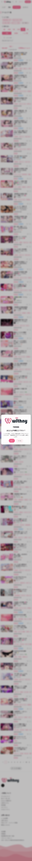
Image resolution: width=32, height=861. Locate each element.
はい (12, 440)
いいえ (19, 440)
